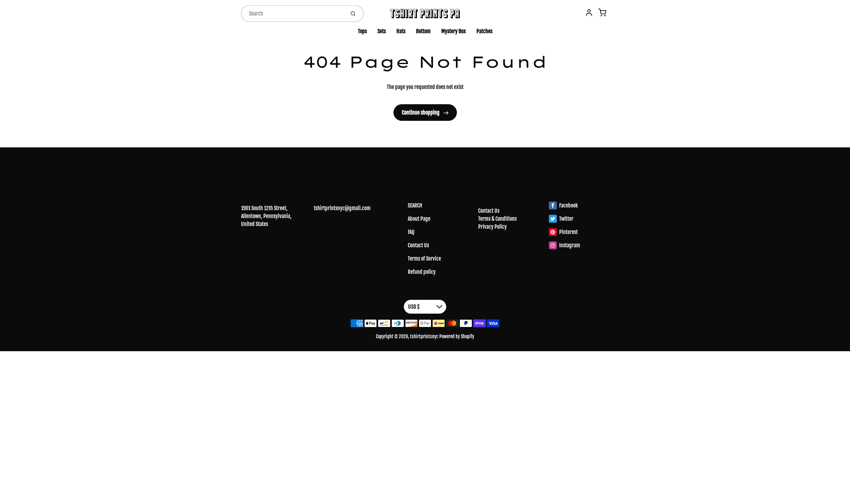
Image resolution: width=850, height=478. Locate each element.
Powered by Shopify (456, 336)
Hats (400, 31)
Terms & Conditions (497, 218)
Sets (382, 31)
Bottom (423, 31)
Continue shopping (421, 112)
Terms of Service (424, 258)
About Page (419, 218)
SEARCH (415, 205)
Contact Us (418, 245)
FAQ (411, 232)
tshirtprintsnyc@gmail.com (342, 208)
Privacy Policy (492, 226)
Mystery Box (453, 31)
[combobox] (292, 13)
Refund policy (422, 272)
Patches (484, 31)
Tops (362, 31)
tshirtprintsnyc (313, 169)
